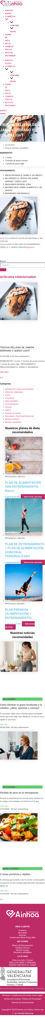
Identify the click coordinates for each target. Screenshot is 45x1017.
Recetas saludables (20, 148)
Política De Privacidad (31, 999)
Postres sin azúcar (13, 413)
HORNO (32, 965)
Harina (7, 410)
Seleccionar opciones (33, 497)
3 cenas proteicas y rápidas (15, 874)
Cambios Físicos (23, 948)
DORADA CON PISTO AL (19, 965)
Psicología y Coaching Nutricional (19, 416)
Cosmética (9, 398)
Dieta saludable (11, 401)
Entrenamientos (11, 404)
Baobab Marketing (25, 1013)
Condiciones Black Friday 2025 (22, 937)
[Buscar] (3, 269)
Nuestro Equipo (22, 950)
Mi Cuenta (22, 933)
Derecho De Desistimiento (23, 1002)
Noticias (22, 935)
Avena (7, 395)
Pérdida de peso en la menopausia (19, 792)
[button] (6, 19)
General (8, 148)
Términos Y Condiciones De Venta (16, 995)
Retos (8, 43)
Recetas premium (12, 419)
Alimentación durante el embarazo (19, 389)
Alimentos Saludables (14, 392)
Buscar (3, 261)
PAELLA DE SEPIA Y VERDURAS (22, 963)
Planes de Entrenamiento (22, 945)
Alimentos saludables (23, 952)
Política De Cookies (12, 999)
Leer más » (4, 372)
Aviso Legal (37, 995)
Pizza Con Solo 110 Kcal (22, 960)
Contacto (22, 930)
